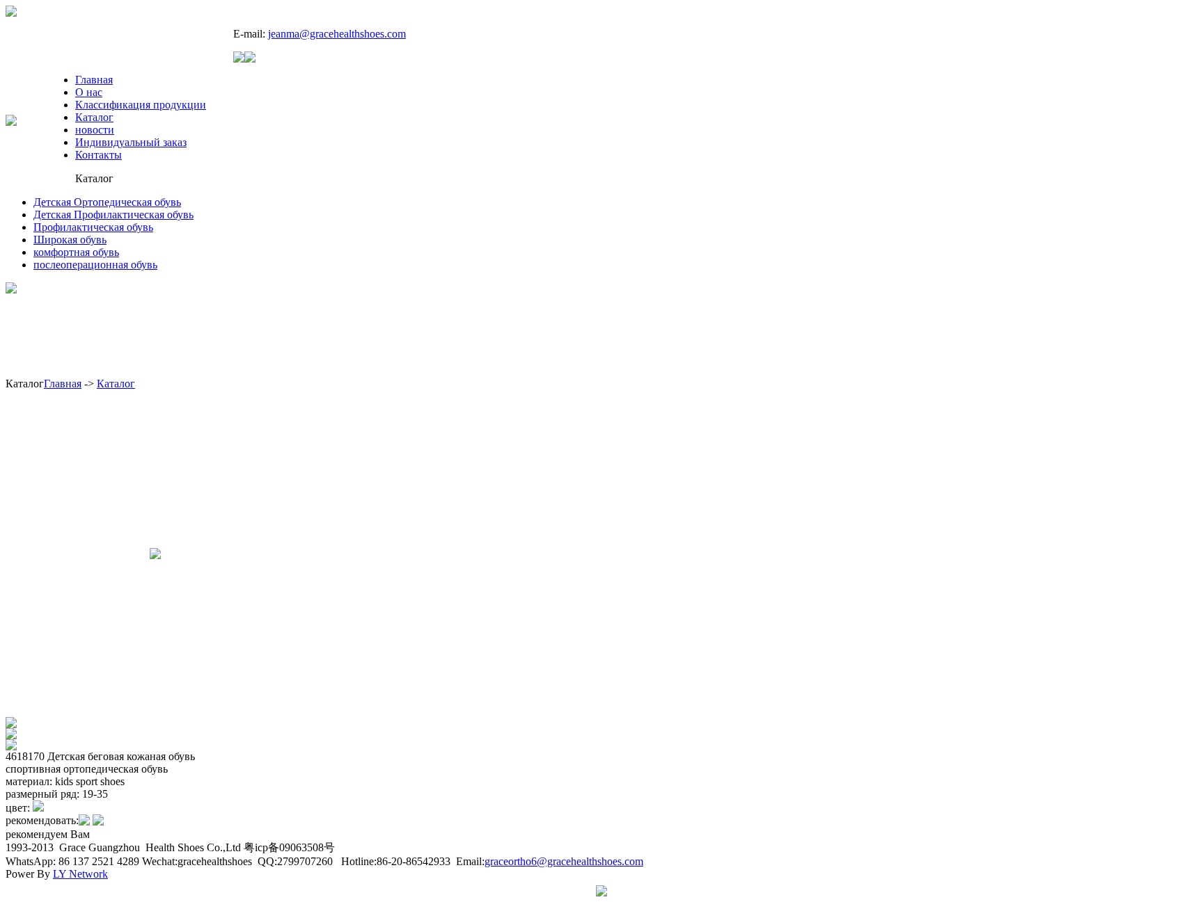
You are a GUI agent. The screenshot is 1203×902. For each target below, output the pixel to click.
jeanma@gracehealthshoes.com (337, 34)
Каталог (94, 117)
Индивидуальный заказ (131, 142)
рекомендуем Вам (48, 834)
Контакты (98, 155)
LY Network (80, 874)
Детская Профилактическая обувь (113, 214)
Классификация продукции (140, 105)
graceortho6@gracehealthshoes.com (564, 861)
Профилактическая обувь (93, 227)
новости (94, 130)
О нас (88, 92)
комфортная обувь (76, 252)
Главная (94, 80)
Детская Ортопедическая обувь (107, 202)
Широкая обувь (70, 239)
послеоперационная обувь (95, 265)
